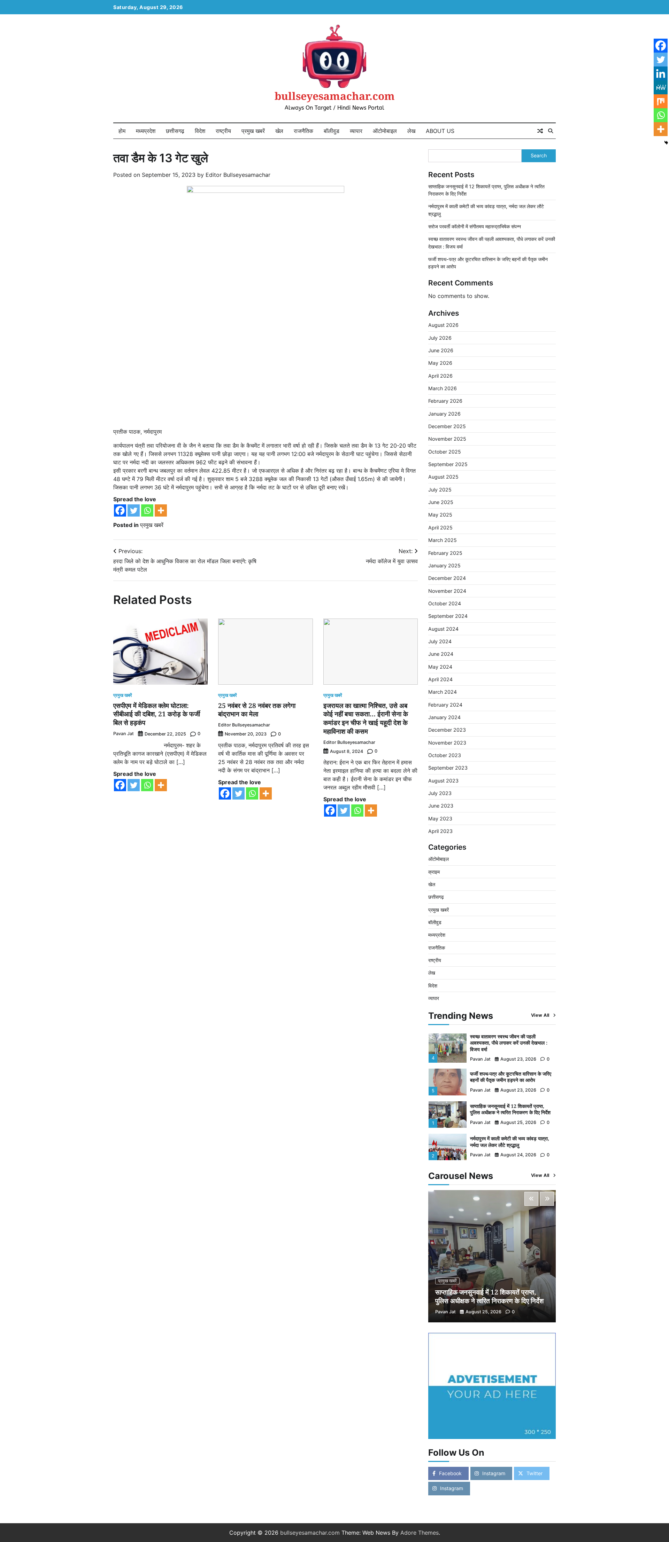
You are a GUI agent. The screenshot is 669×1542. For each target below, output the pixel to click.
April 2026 (440, 376)
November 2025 (447, 439)
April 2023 (440, 831)
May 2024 (440, 667)
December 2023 (447, 730)
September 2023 (448, 768)
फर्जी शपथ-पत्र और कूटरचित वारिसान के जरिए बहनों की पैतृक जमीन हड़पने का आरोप (510, 1077)
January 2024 (444, 717)
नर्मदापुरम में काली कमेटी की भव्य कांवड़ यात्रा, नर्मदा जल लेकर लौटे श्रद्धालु (509, 1141)
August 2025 (443, 477)
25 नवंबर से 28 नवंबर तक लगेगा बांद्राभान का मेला (256, 710)
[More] (161, 510)
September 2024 (448, 616)
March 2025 (442, 540)
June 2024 (440, 654)
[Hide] (666, 142)
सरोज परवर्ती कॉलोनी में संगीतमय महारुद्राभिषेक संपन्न (474, 226)
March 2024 (442, 692)
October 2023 (444, 755)
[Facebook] (120, 510)
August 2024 (443, 629)
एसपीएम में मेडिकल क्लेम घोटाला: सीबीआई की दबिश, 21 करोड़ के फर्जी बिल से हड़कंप (156, 714)
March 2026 (442, 388)
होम (121, 130)
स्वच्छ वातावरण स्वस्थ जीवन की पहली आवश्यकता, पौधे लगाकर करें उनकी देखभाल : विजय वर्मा (508, 1043)
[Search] (550, 131)
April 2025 (440, 527)
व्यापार (356, 130)
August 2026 (443, 325)
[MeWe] (661, 87)
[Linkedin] (661, 73)
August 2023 (443, 781)
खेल (279, 130)
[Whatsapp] (147, 510)
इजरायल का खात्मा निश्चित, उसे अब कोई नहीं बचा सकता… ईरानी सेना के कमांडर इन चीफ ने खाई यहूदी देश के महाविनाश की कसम (365, 718)
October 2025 (444, 452)
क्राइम (434, 872)
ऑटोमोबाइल (385, 130)
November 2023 (447, 743)
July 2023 (440, 793)
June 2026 (440, 350)
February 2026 (445, 401)
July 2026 (440, 338)
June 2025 (440, 502)
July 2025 (440, 490)
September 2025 (448, 464)
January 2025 (444, 565)
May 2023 (440, 818)
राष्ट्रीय (223, 130)
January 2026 (444, 414)
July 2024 (440, 641)
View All (540, 1015)
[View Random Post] (540, 131)
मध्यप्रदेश (145, 130)
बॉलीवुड (331, 130)
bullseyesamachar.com (335, 96)
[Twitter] (134, 510)
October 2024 (444, 603)
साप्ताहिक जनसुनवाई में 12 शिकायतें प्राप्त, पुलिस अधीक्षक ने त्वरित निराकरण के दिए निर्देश (510, 1109)
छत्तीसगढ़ (175, 130)
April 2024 (440, 679)
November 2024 (447, 591)
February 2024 (445, 705)
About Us (440, 130)
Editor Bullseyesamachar (238, 174)
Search (539, 155)
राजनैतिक (303, 130)
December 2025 (447, 426)
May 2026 (440, 363)
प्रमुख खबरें (253, 130)
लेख (411, 130)
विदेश (200, 130)
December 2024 (447, 578)
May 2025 (440, 515)
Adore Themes (419, 1532)
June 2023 (440, 806)
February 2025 (445, 553)
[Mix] (661, 101)
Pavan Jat (123, 733)
